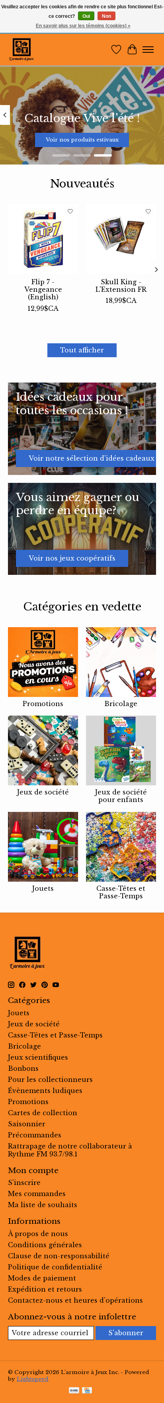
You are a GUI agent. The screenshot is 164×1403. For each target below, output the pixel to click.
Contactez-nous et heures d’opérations (75, 1300)
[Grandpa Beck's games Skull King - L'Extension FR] (121, 239)
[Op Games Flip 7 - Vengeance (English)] (43, 239)
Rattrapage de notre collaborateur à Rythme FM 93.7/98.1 (70, 1150)
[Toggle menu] (148, 49)
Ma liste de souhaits (42, 1205)
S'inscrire (24, 1183)
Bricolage (120, 704)
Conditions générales (45, 1245)
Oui (86, 16)
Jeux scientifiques (38, 1057)
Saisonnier (26, 1124)
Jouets (43, 888)
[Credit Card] (87, 1391)
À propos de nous (38, 1234)
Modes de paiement (42, 1278)
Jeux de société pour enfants (121, 796)
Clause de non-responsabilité (58, 1256)
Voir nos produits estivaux (82, 139)
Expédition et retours (45, 1289)
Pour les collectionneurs (50, 1079)
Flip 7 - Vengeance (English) (43, 289)
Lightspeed (33, 1379)
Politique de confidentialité (55, 1267)
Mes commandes (37, 1194)
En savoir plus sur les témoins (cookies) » (83, 26)
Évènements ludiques (45, 1091)
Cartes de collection (42, 1113)
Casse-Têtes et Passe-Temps (120, 892)
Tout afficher (82, 350)
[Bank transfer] (74, 1391)
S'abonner (125, 1333)
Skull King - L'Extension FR (121, 285)
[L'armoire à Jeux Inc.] (21, 49)
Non (106, 16)
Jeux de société (43, 792)
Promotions (43, 704)
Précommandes (34, 1135)
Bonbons (23, 1068)
